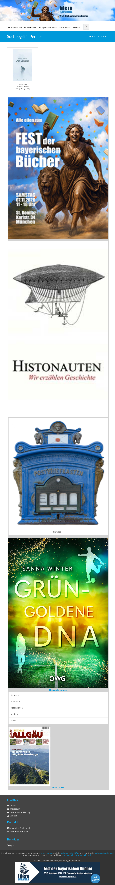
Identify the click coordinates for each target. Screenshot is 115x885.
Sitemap (13, 717)
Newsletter (58, 532)
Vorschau (15, 608)
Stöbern (14, 633)
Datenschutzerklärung (19, 724)
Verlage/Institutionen (48, 27)
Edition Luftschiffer (70, 765)
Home (92, 36)
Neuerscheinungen (58, 603)
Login (11, 757)
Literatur (102, 36)
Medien (14, 627)
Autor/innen (64, 27)
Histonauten (47, 765)
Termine (76, 27)
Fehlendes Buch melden (20, 740)
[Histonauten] (58, 168)
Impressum (14, 721)
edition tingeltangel (104, 765)
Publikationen (30, 27)
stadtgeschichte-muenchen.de (77, 767)
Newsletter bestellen (19, 743)
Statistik (13, 728)
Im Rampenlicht (15, 27)
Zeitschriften (58, 699)
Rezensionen (17, 620)
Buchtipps (15, 614)
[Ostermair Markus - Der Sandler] (22, 65)
